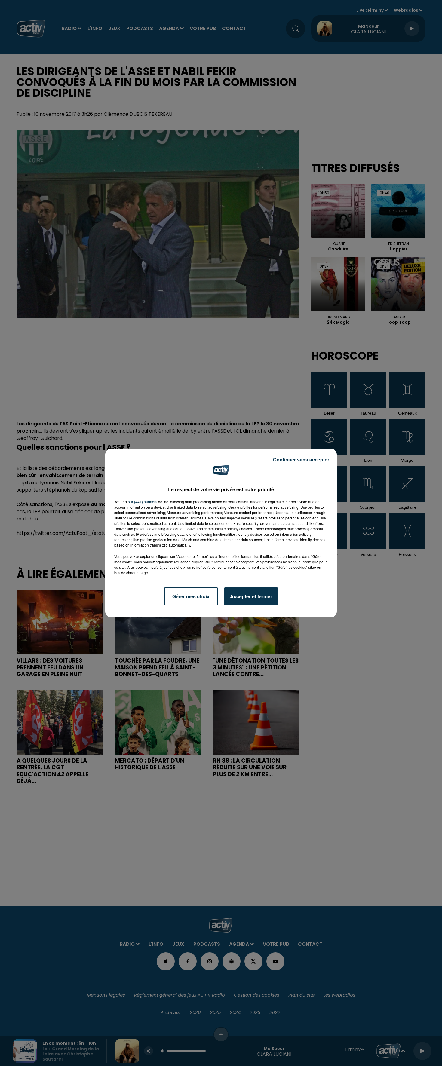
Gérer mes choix (191, 596)
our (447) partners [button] (142, 501)
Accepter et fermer (251, 596)
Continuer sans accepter (301, 459)
